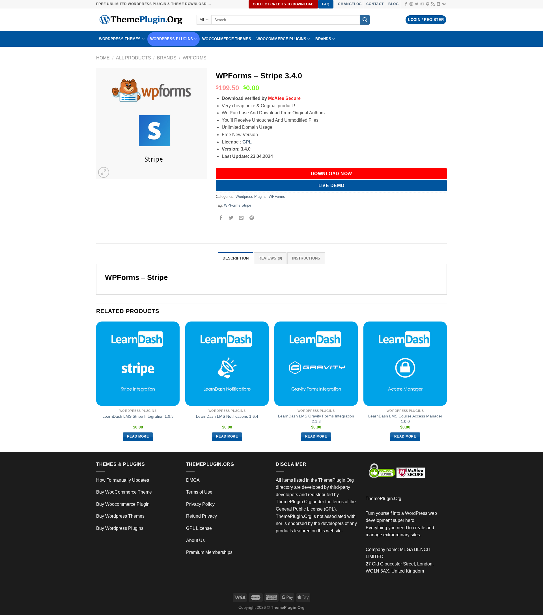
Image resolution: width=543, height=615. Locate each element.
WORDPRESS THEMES (120, 39)
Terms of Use (199, 492)
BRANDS (323, 39)
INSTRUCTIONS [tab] (306, 258)
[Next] (446, 386)
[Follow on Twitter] (416, 4)
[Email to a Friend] (241, 218)
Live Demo (331, 185)
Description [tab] (236, 258)
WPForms (194, 57)
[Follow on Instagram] (411, 4)
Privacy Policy (200, 504)
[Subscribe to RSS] (433, 4)
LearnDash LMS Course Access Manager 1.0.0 (405, 419)
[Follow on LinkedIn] (438, 4)
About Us (195, 540)
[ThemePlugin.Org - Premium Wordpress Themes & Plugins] (142, 19)
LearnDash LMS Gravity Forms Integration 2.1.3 (316, 419)
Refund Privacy (201, 516)
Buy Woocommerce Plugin (123, 504)
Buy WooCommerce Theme (124, 492)
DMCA (193, 480)
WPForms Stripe (237, 205)
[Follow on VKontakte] (444, 4)
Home (103, 57)
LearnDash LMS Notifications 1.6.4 (227, 416)
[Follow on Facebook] (406, 4)
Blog (393, 4)
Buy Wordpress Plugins (119, 528)
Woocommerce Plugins (281, 39)
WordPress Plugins (171, 39)
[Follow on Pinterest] (427, 4)
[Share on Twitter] (231, 218)
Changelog (349, 4)
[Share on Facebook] (221, 218)
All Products (133, 57)
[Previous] (96, 386)
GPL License (199, 528)
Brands (166, 57)
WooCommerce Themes (226, 39)
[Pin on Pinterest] (251, 218)
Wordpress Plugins (251, 196)
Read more (138, 436)
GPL (247, 142)
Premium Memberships (209, 552)
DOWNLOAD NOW (331, 173)
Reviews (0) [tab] (270, 258)
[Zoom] (103, 172)
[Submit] (365, 20)
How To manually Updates (122, 480)
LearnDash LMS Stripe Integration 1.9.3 (138, 416)
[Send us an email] (422, 4)
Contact (375, 4)
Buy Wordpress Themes (120, 516)
